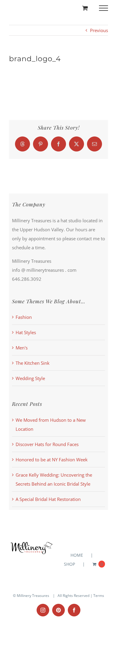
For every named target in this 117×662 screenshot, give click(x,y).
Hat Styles (26, 332)
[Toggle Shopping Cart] (85, 8)
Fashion (24, 317)
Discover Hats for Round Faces (47, 444)
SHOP (69, 564)
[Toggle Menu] (104, 8)
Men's (22, 348)
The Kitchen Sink (33, 363)
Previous (99, 30)
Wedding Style (30, 378)
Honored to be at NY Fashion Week (52, 460)
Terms (98, 595)
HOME (76, 555)
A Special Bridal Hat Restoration (48, 499)
